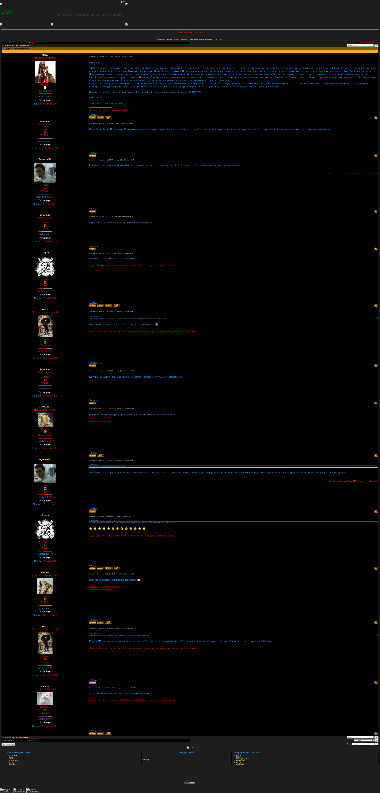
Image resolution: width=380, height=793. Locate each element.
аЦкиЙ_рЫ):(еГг (242, 759)
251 (136, 628)
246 (132, 371)
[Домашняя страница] (100, 117)
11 (27, 43)
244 (132, 253)
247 (132, 408)
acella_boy (13, 755)
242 (132, 160)
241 (131, 123)
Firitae (238, 757)
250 (133, 574)
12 (30, 43)
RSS (123, 2)
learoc (238, 755)
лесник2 (239, 762)
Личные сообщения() (165, 39)
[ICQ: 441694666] (108, 117)
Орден (25, 45)
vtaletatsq (145, 759)
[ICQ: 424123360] (108, 622)
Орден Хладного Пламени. (38, 45)
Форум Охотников (7, 45)
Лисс (11, 757)
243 (132, 216)
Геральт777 (240, 760)
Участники (194, 39)
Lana (11, 762)
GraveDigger (14, 760)
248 (132, 460)
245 (132, 311)
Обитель (19, 45)
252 (133, 688)
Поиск (216, 39)
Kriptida (12, 764)
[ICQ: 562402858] (108, 733)
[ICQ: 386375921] (100, 455)
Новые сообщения (181, 39)
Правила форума (205, 39)
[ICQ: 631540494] (116, 305)
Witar (11, 759)
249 (133, 516)
